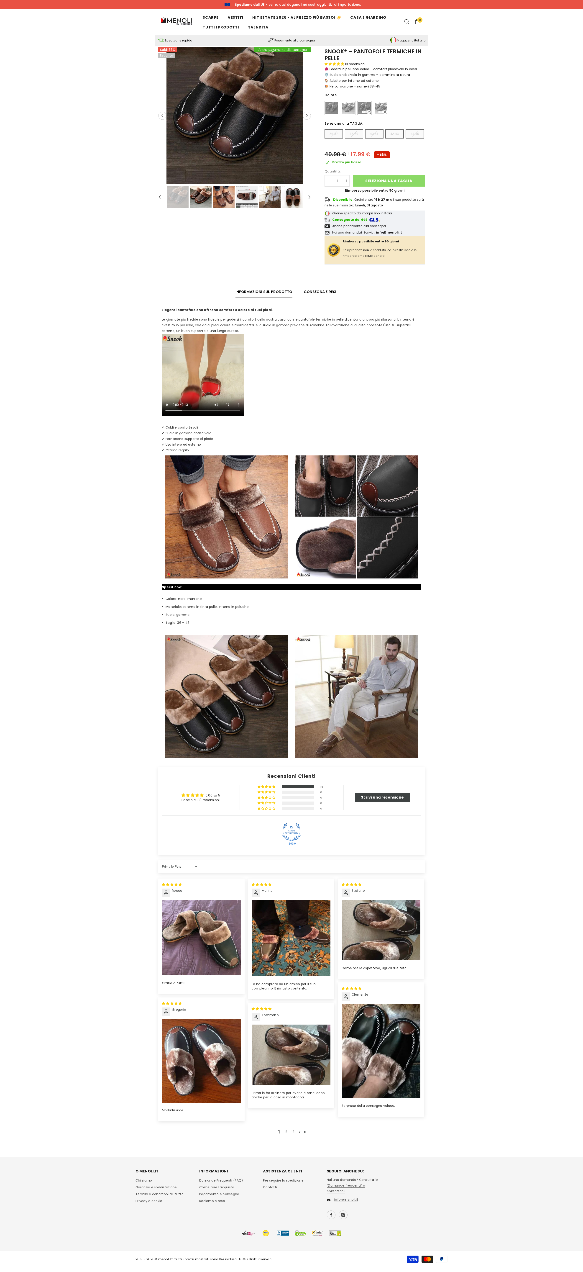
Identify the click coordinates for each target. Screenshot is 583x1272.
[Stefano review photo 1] (381, 930)
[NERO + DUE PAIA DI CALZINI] (364, 108)
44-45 (415, 134)
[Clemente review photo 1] (381, 1051)
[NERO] (332, 108)
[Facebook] (331, 1214)
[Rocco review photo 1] (201, 938)
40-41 (374, 134)
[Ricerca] (407, 21)
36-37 (334, 134)
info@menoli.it (346, 1199)
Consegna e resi (320, 291)
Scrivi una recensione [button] (382, 797)
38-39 (354, 134)
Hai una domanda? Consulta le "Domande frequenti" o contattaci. (352, 1185)
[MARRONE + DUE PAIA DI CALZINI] (381, 108)
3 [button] (293, 1132)
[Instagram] (343, 1214)
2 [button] (286, 1132)
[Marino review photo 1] (291, 938)
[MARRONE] (348, 108)
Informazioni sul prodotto (263, 291)
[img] (172, 884)
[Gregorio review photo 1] (201, 1061)
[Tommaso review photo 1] (291, 1054)
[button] (162, 116)
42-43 (394, 134)
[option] (234, 115)
